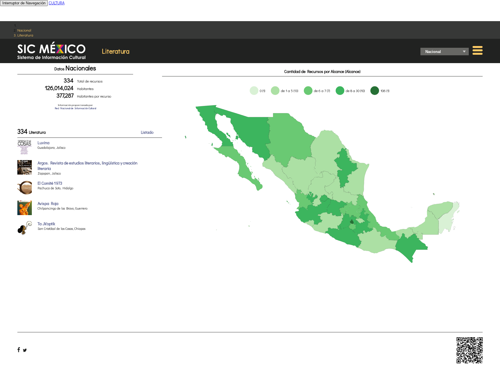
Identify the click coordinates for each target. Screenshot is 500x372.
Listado (147, 132)
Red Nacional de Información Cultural (75, 108)
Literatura (25, 34)
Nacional (24, 30)
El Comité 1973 (50, 183)
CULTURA (57, 3)
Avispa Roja (48, 203)
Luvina (43, 142)
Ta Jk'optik (46, 223)
